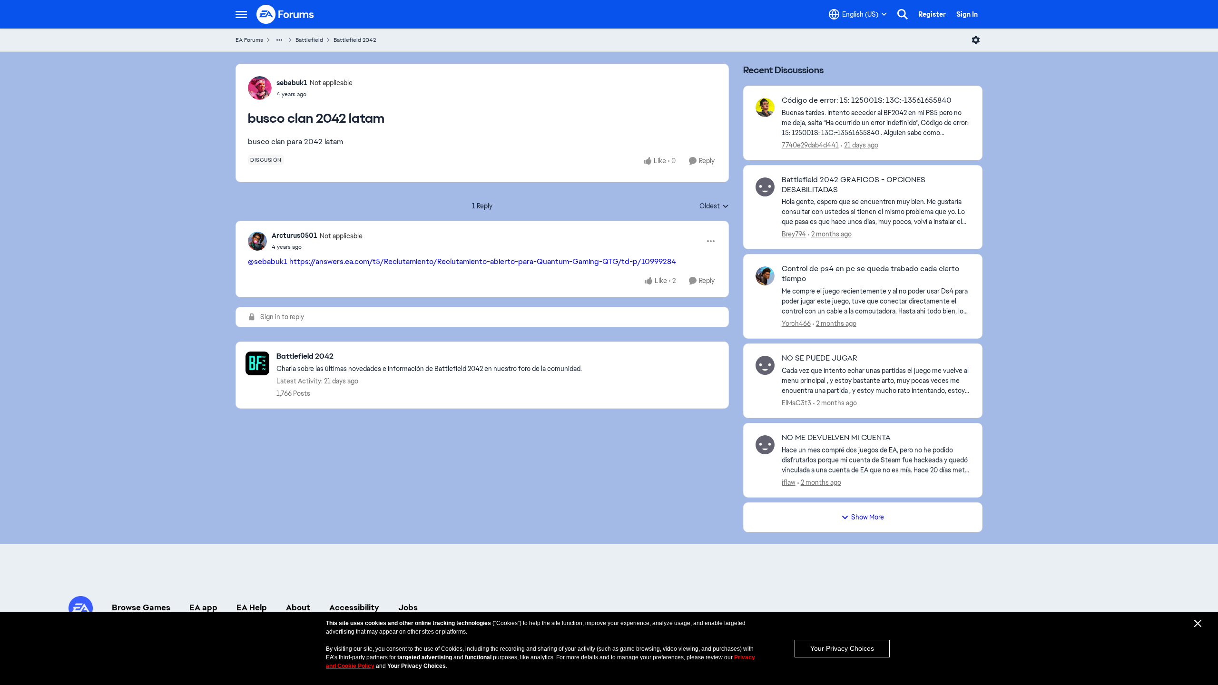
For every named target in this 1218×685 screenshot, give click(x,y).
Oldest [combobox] (714, 206)
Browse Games (141, 607)
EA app (203, 607)
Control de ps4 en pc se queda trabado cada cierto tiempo (870, 274)
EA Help (251, 607)
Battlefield (309, 40)
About (298, 607)
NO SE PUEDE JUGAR (819, 358)
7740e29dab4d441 (810, 145)
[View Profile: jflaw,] (765, 444)
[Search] (902, 14)
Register (932, 14)
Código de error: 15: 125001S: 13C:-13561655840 (867, 100)
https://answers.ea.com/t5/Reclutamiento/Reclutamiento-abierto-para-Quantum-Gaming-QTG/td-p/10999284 (482, 261)
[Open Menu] (975, 40)
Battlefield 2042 (355, 40)
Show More (867, 517)
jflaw (789, 482)
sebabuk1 (291, 82)
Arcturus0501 (294, 235)
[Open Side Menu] (241, 14)
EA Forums (249, 40)
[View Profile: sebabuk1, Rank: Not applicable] (260, 88)
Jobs (408, 607)
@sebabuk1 (267, 261)
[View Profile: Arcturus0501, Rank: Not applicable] (257, 241)
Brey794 (794, 234)
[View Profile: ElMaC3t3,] (765, 365)
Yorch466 (796, 323)
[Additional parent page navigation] (279, 40)
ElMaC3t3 (796, 403)
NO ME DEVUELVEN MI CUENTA (836, 437)
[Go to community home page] (285, 14)
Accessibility (354, 607)
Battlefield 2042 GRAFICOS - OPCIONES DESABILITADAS (853, 185)
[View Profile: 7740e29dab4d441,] (765, 107)
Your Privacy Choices (842, 648)
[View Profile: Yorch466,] (765, 275)
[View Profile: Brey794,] (765, 186)
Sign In (967, 14)
